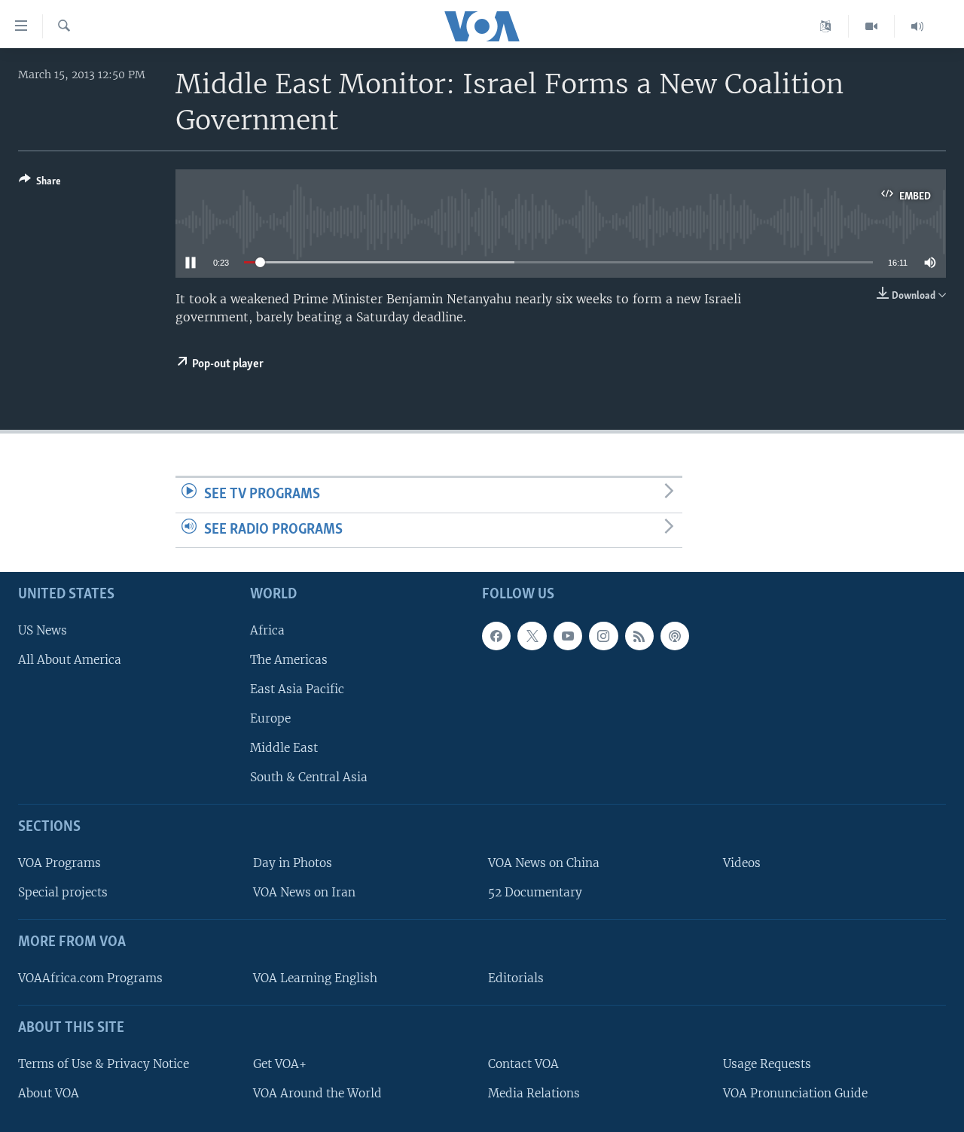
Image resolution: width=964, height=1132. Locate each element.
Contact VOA (523, 1064)
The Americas (289, 660)
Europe (270, 718)
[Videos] (872, 26)
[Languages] (826, 26)
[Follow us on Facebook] (496, 636)
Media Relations (534, 1093)
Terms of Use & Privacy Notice (103, 1064)
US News (42, 630)
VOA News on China (543, 863)
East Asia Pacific (297, 689)
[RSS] (639, 636)
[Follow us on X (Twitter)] (531, 636)
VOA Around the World (317, 1093)
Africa (267, 630)
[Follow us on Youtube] (568, 636)
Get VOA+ (280, 1064)
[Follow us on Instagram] (603, 636)
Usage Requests (767, 1064)
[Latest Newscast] (917, 26)
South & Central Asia (309, 777)
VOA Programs (59, 863)
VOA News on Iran (304, 892)
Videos (742, 863)
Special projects (63, 892)
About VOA (48, 1093)
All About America (69, 660)
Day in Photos (292, 863)
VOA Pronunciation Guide (795, 1093)
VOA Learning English (315, 978)
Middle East (284, 748)
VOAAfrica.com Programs (90, 978)
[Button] (40, 183)
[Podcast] (674, 636)
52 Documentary (535, 892)
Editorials (516, 978)
